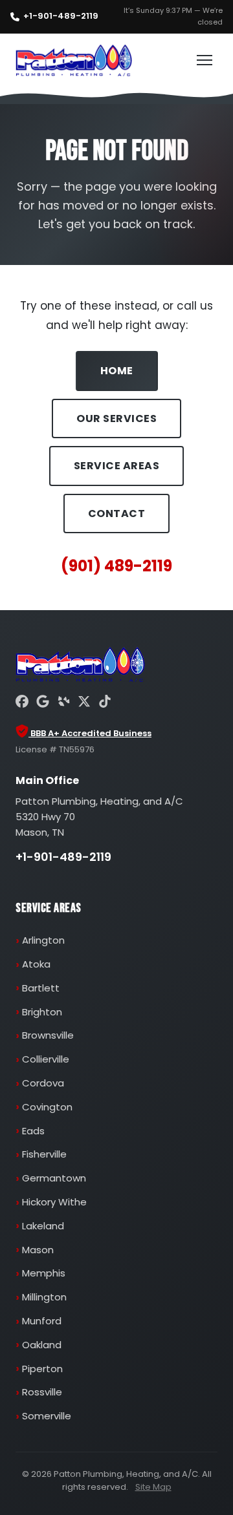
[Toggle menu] (204, 60)
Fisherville (44, 1154)
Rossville (42, 1392)
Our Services (116, 418)
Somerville (46, 1416)
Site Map (153, 1487)
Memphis (43, 1273)
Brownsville (48, 1035)
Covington (47, 1107)
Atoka (36, 964)
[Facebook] (22, 703)
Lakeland (43, 1226)
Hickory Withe (54, 1202)
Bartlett (41, 988)
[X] (84, 703)
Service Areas (117, 465)
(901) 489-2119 (116, 566)
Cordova (43, 1083)
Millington (44, 1297)
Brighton (42, 1012)
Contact (117, 513)
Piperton (42, 1368)
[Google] (42, 703)
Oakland (41, 1344)
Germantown (54, 1178)
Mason (38, 1249)
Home (116, 370)
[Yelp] (63, 703)
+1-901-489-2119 (60, 16)
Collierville (45, 1059)
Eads (33, 1131)
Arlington (43, 940)
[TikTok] (104, 703)
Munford (41, 1321)
